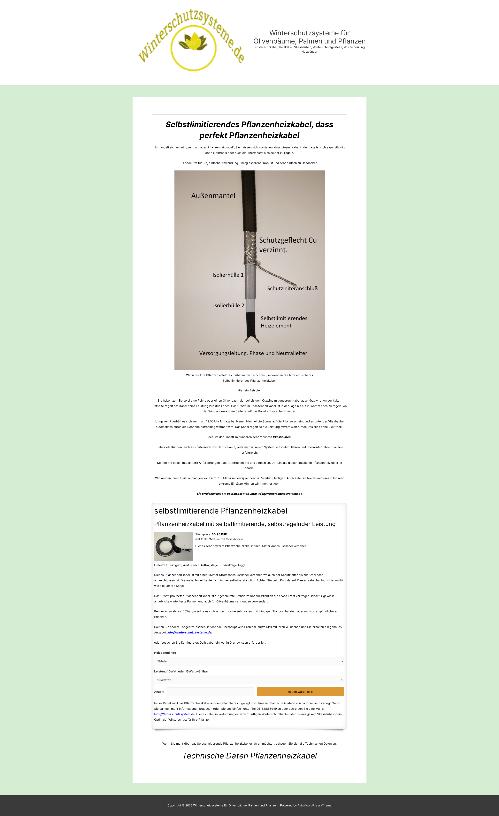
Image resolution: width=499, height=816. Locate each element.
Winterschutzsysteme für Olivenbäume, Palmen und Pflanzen (309, 37)
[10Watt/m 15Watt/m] (249, 680)
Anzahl (159, 692)
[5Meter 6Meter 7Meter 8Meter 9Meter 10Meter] (249, 661)
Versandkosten (234, 539)
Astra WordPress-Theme (314, 805)
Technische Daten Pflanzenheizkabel (249, 755)
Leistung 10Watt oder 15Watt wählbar (181, 671)
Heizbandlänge (165, 653)
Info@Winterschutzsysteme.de (280, 494)
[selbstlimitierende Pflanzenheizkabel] (173, 546)
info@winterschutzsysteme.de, (190, 632)
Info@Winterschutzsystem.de (174, 714)
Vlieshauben (282, 437)
